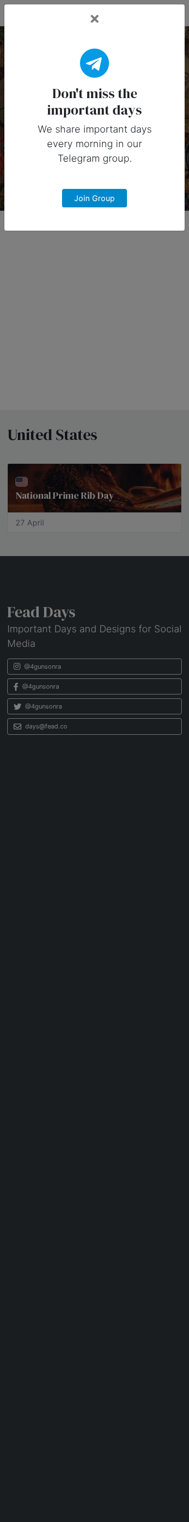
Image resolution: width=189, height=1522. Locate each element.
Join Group (94, 198)
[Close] (95, 19)
